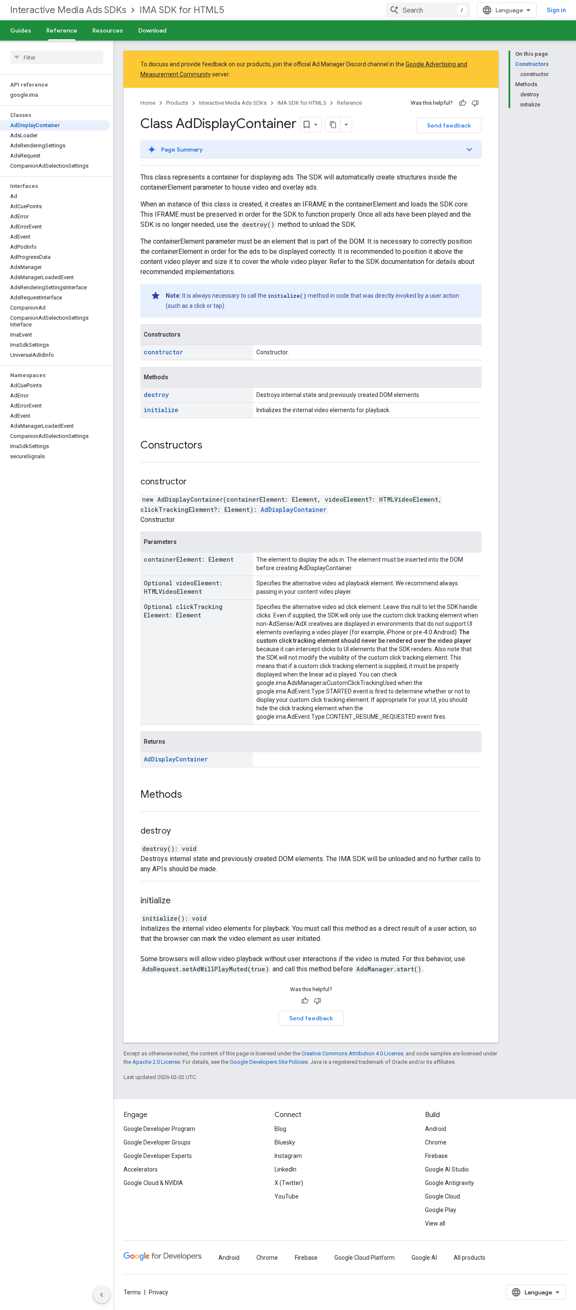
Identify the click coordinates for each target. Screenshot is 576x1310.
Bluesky (285, 1142)
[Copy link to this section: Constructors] (210, 446)
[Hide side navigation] (101, 1294)
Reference (61, 30)
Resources (107, 30)
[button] (311, 149)
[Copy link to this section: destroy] (181, 831)
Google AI (424, 1257)
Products (177, 103)
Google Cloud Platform (364, 1257)
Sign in (556, 10)
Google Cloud (442, 1196)
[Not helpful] (475, 103)
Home (147, 103)
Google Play (440, 1210)
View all (435, 1223)
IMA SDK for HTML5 (182, 10)
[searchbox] (56, 57)
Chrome (436, 1142)
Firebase (436, 1155)
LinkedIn (285, 1169)
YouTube (287, 1196)
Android (435, 1128)
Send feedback (449, 125)
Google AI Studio (447, 1169)
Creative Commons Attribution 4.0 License (352, 1053)
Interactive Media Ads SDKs (68, 10)
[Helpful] (462, 103)
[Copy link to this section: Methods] (190, 795)
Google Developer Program (159, 1128)
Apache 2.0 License (156, 1062)
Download (152, 30)
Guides (20, 30)
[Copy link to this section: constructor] (197, 482)
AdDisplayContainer (293, 510)
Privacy (158, 1292)
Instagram (288, 1155)
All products (469, 1257)
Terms (132, 1292)
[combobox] (428, 10)
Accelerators (141, 1169)
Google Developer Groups (157, 1142)
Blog (280, 1128)
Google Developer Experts (158, 1155)
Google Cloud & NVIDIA (153, 1183)
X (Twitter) (289, 1183)
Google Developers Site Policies (269, 1062)
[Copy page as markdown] (333, 124)
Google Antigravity (449, 1183)
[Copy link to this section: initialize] (181, 901)
